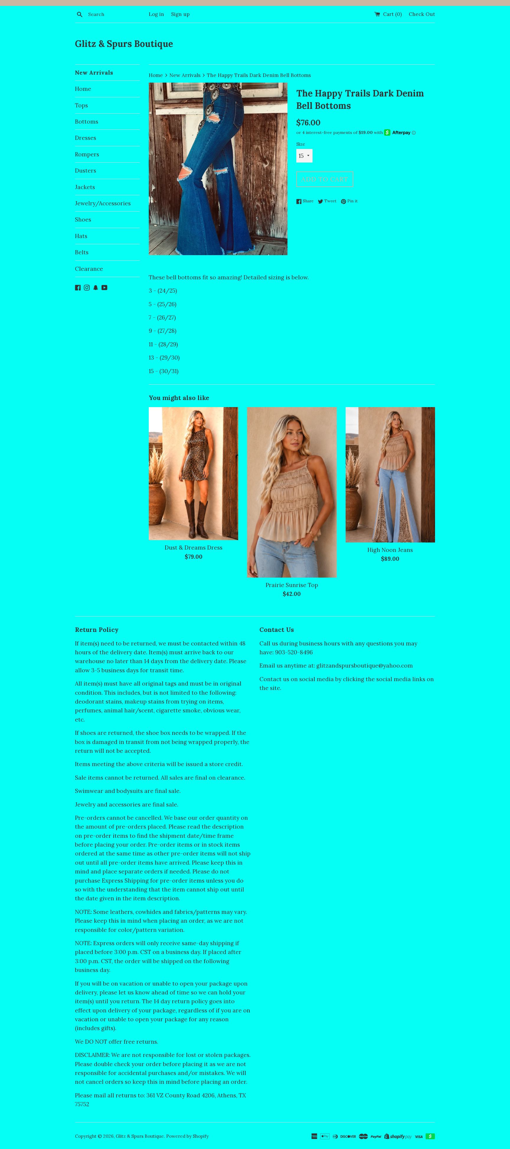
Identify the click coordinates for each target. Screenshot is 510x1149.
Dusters (85, 170)
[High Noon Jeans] (390, 474)
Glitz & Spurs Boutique (124, 43)
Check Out (422, 14)
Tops (81, 105)
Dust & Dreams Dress (194, 547)
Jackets (85, 187)
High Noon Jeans (390, 549)
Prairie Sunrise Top (292, 585)
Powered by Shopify (187, 1136)
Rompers (87, 154)
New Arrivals (94, 72)
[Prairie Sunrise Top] (291, 492)
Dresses (85, 137)
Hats (81, 236)
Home (83, 88)
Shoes (83, 219)
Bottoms (86, 121)
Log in (156, 14)
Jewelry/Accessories (103, 203)
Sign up (180, 14)
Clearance (89, 268)
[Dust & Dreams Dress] (193, 473)
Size (300, 144)
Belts (82, 252)
